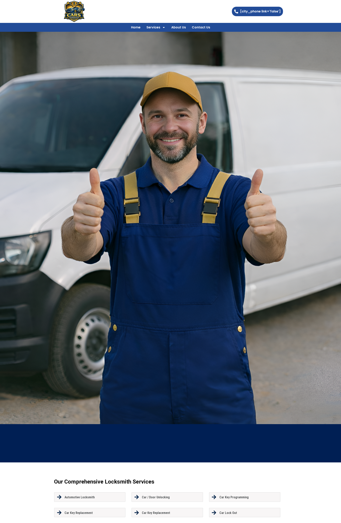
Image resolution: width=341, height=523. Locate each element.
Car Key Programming (234, 497)
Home (136, 27)
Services (153, 27)
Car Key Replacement (79, 513)
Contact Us (201, 27)
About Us (178, 27)
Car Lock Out (228, 513)
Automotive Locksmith (80, 497)
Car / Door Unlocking (156, 497)
